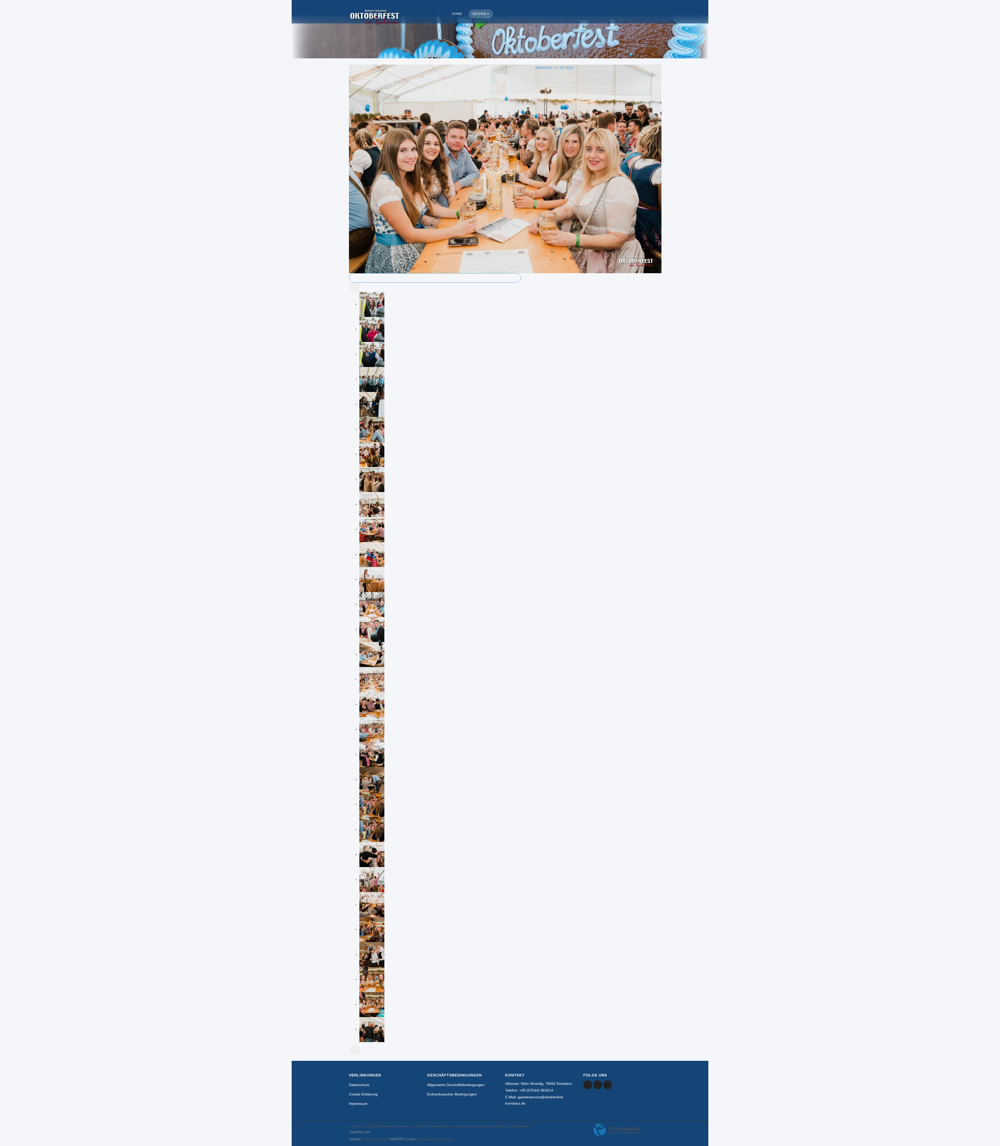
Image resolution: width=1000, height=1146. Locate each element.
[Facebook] (588, 1085)
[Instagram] (607, 1085)
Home (457, 14)
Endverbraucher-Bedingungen (452, 1094)
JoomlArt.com (359, 1132)
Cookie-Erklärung (363, 1094)
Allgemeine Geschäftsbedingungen (456, 1085)
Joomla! (355, 1139)
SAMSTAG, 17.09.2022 (554, 68)
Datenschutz (359, 1085)
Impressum (358, 1103)
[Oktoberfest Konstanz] (375, 22)
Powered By (617, 1129)
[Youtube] (598, 1085)
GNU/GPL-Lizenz (403, 1139)
